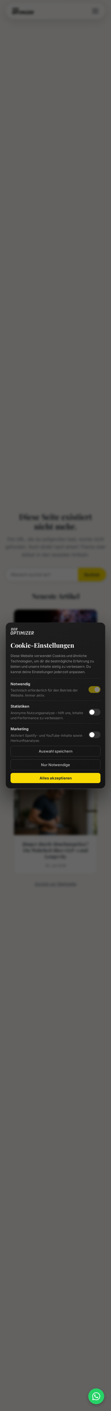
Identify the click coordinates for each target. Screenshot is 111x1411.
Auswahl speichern (56, 751)
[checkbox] (94, 712)
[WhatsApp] (96, 1396)
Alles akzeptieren (56, 778)
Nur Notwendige (55, 764)
